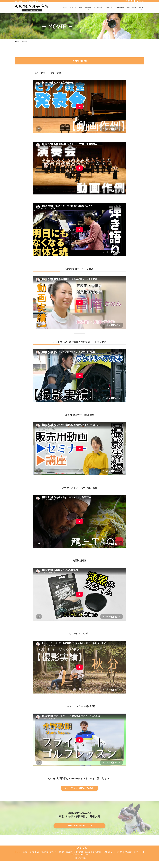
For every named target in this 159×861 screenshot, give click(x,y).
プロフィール (138, 852)
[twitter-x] (129, 1)
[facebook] (126, 1)
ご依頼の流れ (107, 852)
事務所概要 (128, 852)
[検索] (143, 1)
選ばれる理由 (97, 852)
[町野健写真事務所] (32, 8)
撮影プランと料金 (28, 852)
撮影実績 (69, 852)
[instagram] (131, 1)
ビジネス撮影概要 (42, 852)
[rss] (140, 1)
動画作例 (87, 852)
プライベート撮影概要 (57, 852)
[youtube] (137, 1)
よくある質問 (118, 852)
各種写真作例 (78, 852)
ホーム (19, 852)
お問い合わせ (75, 854)
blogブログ (84, 854)
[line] (134, 1)
